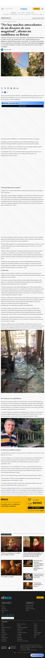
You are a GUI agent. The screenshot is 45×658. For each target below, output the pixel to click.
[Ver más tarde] (2, 88)
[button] (2, 92)
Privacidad (19, 652)
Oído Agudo (28, 12)
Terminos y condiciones (27, 652)
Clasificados (6, 14)
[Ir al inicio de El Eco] (23, 9)
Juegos (40, 14)
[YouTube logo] (2, 615)
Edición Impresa (14, 14)
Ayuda (15, 652)
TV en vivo (21, 14)
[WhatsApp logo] (8, 615)
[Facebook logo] (10, 615)
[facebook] (11, 88)
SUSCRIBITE (36, 8)
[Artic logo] (4, 647)
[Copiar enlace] (17, 88)
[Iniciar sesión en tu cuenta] (42, 9)
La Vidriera (23, 12)
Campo (19, 12)
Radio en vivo (28, 14)
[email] (8, 88)
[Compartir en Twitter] (5, 88)
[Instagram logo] (13, 615)
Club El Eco (35, 14)
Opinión (32, 12)
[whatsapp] (14, 88)
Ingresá (42, 510)
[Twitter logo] (5, 615)
